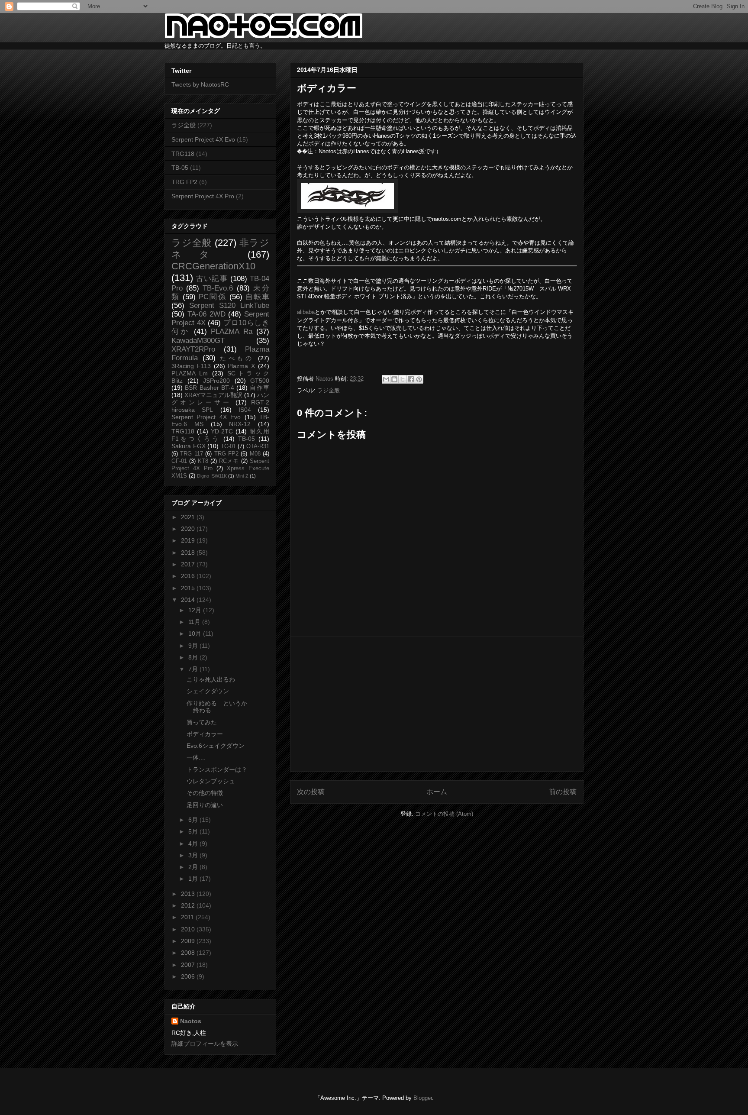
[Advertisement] (437, 704)
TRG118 (182, 153)
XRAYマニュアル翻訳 (213, 394)
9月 (194, 645)
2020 (189, 528)
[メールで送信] (386, 379)
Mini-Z (241, 475)
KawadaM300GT (198, 340)
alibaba (306, 312)
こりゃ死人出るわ (211, 679)
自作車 (259, 387)
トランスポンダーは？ (217, 769)
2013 (189, 893)
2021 (189, 517)
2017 (189, 564)
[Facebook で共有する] (410, 379)
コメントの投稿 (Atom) (444, 814)
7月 (194, 669)
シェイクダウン (208, 691)
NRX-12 (240, 423)
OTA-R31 (257, 446)
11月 (195, 621)
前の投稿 (563, 791)
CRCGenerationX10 (213, 266)
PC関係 (212, 297)
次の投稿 (311, 791)
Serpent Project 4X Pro (202, 196)
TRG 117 (191, 454)
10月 (195, 633)
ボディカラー (205, 733)
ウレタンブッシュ (211, 781)
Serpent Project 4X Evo (203, 139)
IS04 (245, 409)
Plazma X (241, 365)
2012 (189, 905)
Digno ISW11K (212, 475)
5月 (194, 831)
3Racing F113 (191, 365)
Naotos (190, 1021)
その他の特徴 (205, 792)
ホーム (436, 791)
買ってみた (202, 722)
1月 (194, 878)
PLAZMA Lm (189, 373)
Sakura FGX (188, 446)
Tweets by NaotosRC (200, 84)
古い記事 (212, 279)
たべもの (237, 358)
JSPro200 (216, 380)
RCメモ (229, 461)
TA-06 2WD (206, 314)
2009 (189, 940)
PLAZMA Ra (231, 331)
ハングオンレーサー (220, 398)
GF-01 (179, 461)
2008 (189, 952)
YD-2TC (222, 431)
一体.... (196, 757)
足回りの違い (205, 805)
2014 (189, 599)
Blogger (422, 1098)
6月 (194, 819)
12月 (195, 610)
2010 (189, 929)
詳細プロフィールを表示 (204, 1043)
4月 (194, 843)
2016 (189, 575)
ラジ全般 (328, 390)
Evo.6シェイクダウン (216, 745)
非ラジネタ (220, 248)
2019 (189, 540)
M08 (255, 454)
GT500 (259, 380)
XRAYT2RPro (193, 349)
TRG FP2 (184, 181)
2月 (194, 866)
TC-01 (228, 446)
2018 (189, 552)
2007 (189, 964)
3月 (194, 855)
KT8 (203, 461)
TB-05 (179, 167)
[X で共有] (402, 379)
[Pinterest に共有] (419, 379)
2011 (188, 917)
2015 (189, 588)
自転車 (257, 297)
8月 (194, 657)
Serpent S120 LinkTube (229, 305)
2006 (189, 976)
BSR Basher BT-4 (209, 387)
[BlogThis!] (394, 379)
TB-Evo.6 (218, 288)
